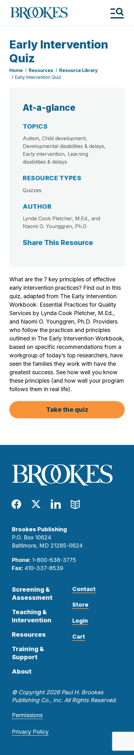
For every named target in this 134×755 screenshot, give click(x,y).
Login (80, 620)
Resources (41, 70)
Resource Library (78, 70)
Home (16, 70)
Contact (84, 589)
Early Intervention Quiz (38, 77)
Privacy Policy (30, 731)
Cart (78, 636)
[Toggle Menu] (117, 13)
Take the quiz (67, 409)
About (21, 671)
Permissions (27, 715)
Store (80, 604)
